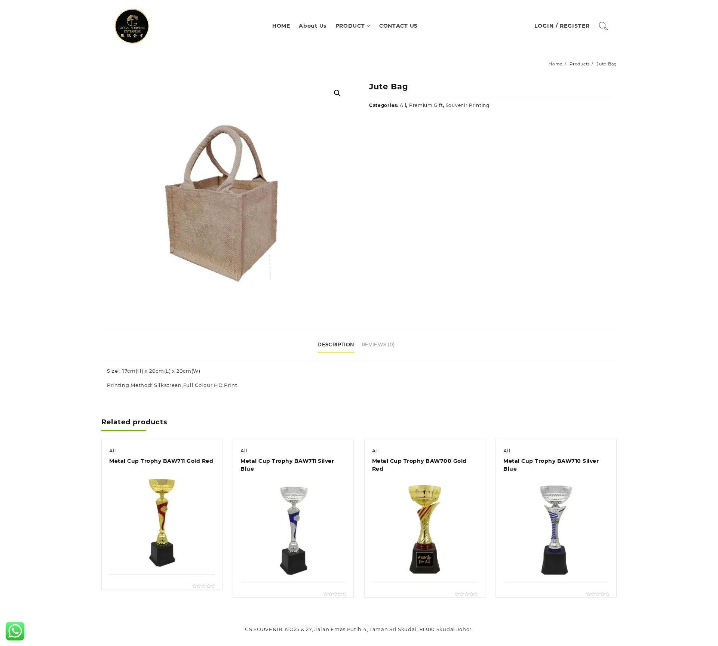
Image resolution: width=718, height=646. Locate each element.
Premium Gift (426, 105)
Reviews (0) (378, 344)
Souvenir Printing (468, 105)
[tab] (338, 345)
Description (336, 344)
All (403, 105)
